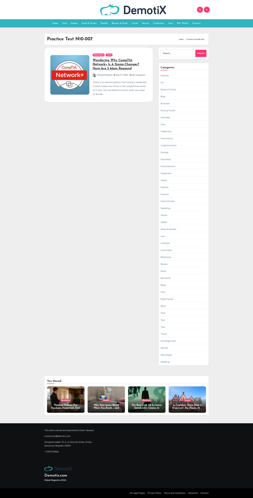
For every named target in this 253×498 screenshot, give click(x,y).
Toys (163, 327)
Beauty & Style (120, 23)
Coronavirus (167, 138)
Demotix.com (55, 475)
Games (74, 23)
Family (164, 180)
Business (165, 103)
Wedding (165, 362)
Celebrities (158, 23)
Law (163, 236)
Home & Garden (168, 229)
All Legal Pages (137, 493)
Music (163, 271)
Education (99, 55)
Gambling (165, 208)
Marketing (166, 257)
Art (162, 82)
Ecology (165, 152)
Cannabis (165, 117)
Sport (163, 306)
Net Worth (182, 23)
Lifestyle (165, 243)
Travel (135, 23)
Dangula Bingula (104, 75)
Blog (163, 96)
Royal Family (167, 299)
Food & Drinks (89, 23)
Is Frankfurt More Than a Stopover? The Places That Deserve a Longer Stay (187, 408)
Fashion (165, 187)
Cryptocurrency (169, 145)
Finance (165, 194)
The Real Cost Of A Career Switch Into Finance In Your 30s (147, 408)
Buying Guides (168, 110)
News (163, 285)
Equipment (166, 173)
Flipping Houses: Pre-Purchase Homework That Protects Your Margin (65, 408)
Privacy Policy (154, 493)
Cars (170, 23)
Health (104, 23)
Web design (166, 355)
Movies (145, 23)
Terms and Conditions (175, 493)
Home (55, 23)
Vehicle (164, 348)
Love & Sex (166, 250)
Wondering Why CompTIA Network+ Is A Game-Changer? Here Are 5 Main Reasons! (116, 64)
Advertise (193, 493)
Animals (165, 75)
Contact (196, 23)
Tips (163, 320)
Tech (64, 23)
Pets (163, 292)
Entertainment (168, 166)
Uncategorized (168, 341)
